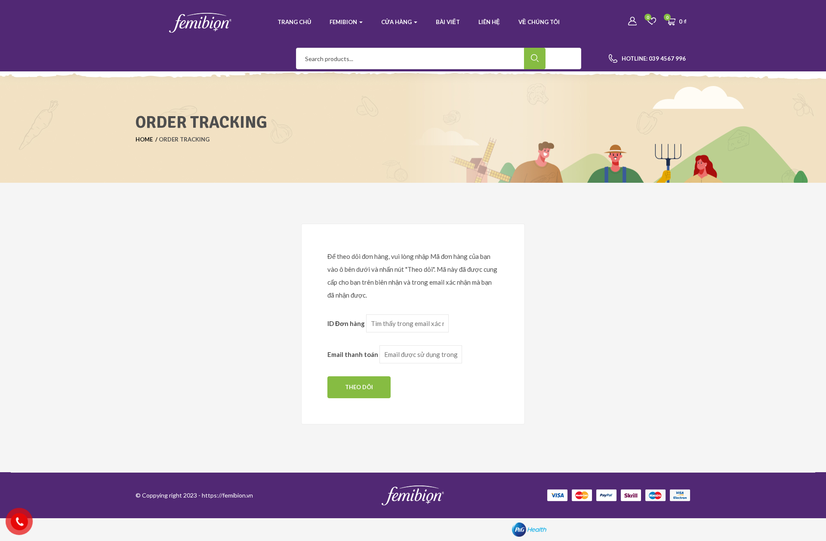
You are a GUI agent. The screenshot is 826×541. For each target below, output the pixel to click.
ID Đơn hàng (346, 323)
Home (144, 139)
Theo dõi (359, 387)
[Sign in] (632, 21)
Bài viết (448, 21)
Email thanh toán (352, 354)
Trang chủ (294, 21)
